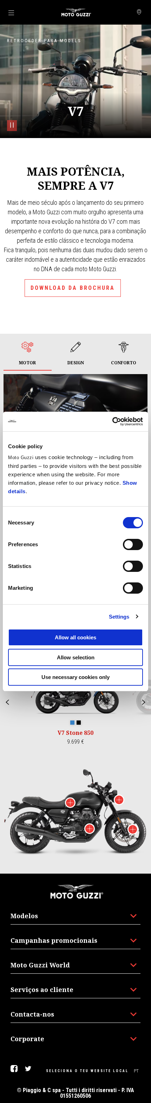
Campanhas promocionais (54, 940)
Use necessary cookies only (75, 677)
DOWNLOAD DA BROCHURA (73, 288)
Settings (119, 617)
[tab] (28, 354)
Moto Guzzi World (40, 965)
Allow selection (75, 657)
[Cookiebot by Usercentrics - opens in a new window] (112, 421)
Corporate (27, 1039)
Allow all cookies (75, 637)
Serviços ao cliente (42, 989)
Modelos (24, 916)
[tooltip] (72, 723)
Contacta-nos (32, 1014)
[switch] (133, 544)
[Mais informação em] (70, 803)
